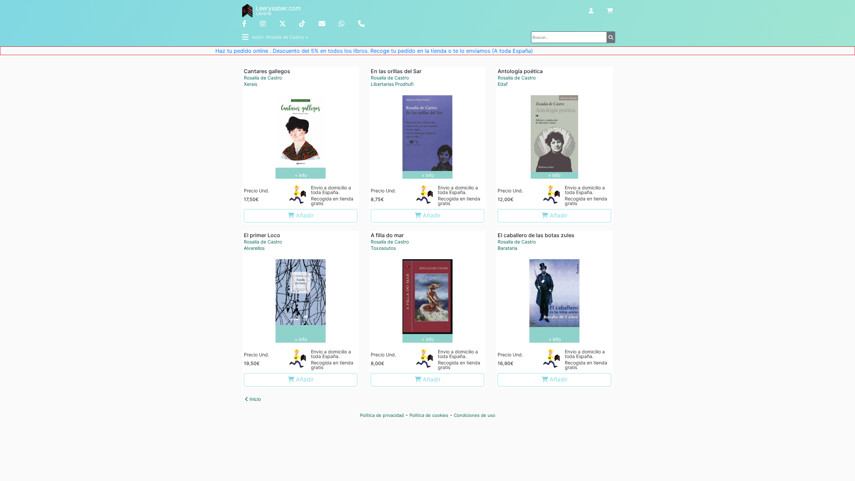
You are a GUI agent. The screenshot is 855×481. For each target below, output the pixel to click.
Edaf (503, 84)
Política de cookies (428, 415)
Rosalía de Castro (263, 78)
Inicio (254, 399)
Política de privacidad (382, 415)
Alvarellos (254, 248)
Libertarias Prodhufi (392, 84)
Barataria (507, 248)
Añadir (304, 215)
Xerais (250, 84)
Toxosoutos (383, 248)
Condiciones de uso (474, 415)
